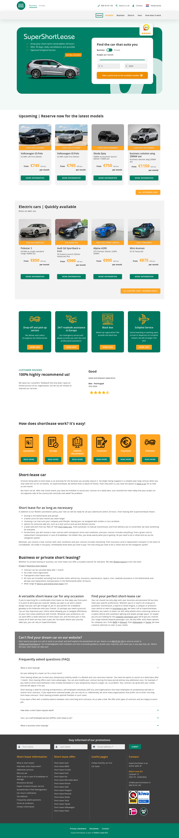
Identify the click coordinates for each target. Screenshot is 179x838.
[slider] (98, 60)
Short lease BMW (61, 766)
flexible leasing (120, 562)
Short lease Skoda (62, 797)
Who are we (22, 773)
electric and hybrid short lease (50, 583)
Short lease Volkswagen (64, 807)
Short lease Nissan (62, 783)
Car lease (95, 766)
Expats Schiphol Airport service (30, 786)
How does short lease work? (29, 766)
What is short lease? (25, 763)
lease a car (141, 483)
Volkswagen (137, 622)
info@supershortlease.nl (29, 644)
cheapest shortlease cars (126, 616)
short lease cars (65, 527)
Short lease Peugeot (63, 790)
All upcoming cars (148, 192)
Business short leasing (37, 566)
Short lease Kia (60, 776)
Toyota (148, 622)
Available (109, 15)
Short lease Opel (61, 787)
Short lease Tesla (61, 800)
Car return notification (26, 793)
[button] (24, 155)
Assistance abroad (25, 782)
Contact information (25, 806)
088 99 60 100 (118, 641)
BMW (115, 622)
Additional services (25, 769)
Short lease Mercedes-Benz (66, 780)
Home (99, 15)
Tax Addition (22, 796)
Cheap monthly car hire (101, 763)
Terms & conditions (25, 803)
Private (42, 5)
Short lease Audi (61, 763)
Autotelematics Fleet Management (32, 789)
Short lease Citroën (62, 769)
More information (35, 178)
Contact (105, 828)
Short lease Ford (61, 773)
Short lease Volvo (61, 810)
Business (33, 5)
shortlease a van (119, 608)
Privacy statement (78, 828)
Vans (140, 15)
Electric (131, 15)
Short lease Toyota (62, 804)
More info (35, 347)
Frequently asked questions (29, 800)
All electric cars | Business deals (140, 291)
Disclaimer (94, 828)
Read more (29, 459)
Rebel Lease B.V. (101, 832)
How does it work (153, 15)
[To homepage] (21, 5)
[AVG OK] (144, 811)
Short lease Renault (62, 793)
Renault (123, 622)
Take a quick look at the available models (120, 75)
